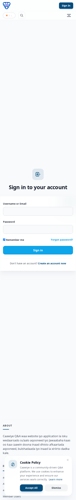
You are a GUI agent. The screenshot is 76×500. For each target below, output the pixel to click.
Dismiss (56, 487)
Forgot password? (62, 239)
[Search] (21, 15)
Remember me (14, 239)
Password (9, 221)
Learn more (55, 479)
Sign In (66, 5)
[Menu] (69, 15)
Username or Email (14, 203)
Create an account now (52, 263)
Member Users (12, 496)
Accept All (31, 487)
